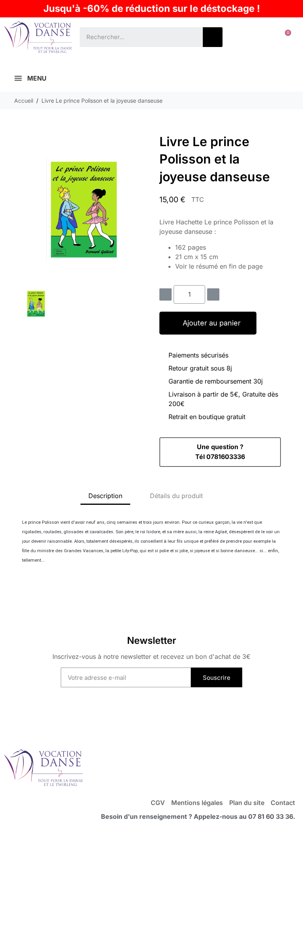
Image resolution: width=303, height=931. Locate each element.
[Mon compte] (259, 37)
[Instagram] (167, 717)
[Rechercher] (213, 37)
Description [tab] (105, 496)
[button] (284, 37)
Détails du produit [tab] (176, 496)
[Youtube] (136, 717)
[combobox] (135, 37)
